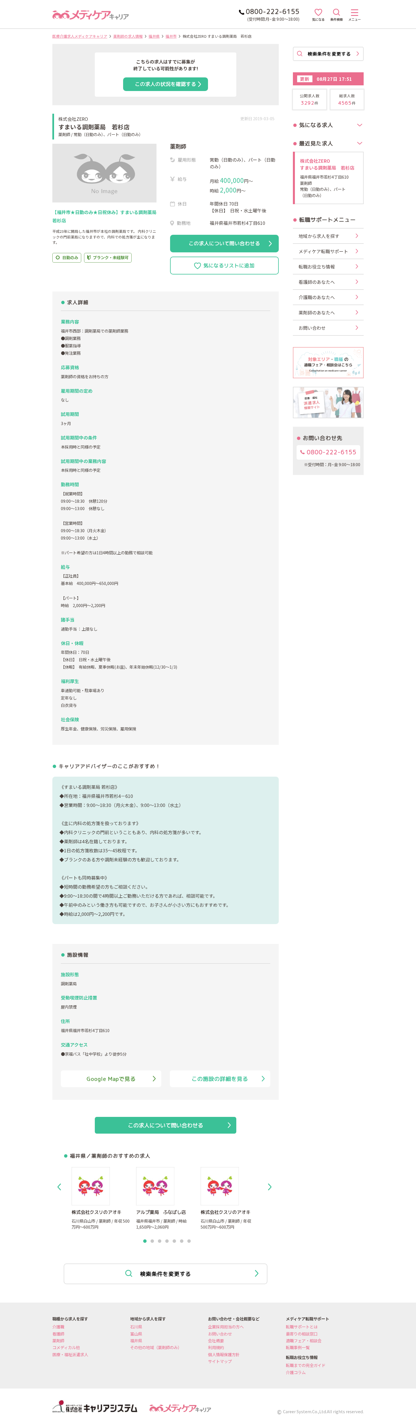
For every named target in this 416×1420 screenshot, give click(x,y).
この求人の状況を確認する (165, 84)
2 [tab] (152, 1241)
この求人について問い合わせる (224, 243)
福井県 (154, 36)
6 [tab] (182, 1241)
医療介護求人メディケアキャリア (79, 36)
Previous (60, 1187)
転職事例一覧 (298, 1347)
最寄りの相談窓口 (302, 1334)
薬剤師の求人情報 (128, 36)
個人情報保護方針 (224, 1354)
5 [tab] (174, 1241)
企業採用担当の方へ (226, 1327)
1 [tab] (145, 1241)
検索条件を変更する (165, 1274)
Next (271, 1187)
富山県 (136, 1334)
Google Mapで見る (111, 1079)
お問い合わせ (220, 1334)
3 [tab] (159, 1241)
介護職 (58, 1327)
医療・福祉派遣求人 (70, 1354)
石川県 (136, 1327)
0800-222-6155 (331, 452)
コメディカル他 (66, 1347)
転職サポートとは (302, 1327)
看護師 (58, 1334)
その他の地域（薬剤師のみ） (156, 1347)
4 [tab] (167, 1241)
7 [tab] (189, 1241)
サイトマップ (220, 1361)
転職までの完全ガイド (305, 1365)
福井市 (171, 36)
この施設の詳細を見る (220, 1079)
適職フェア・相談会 (303, 1340)
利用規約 (216, 1347)
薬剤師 (58, 1340)
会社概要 (216, 1340)
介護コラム (296, 1372)
